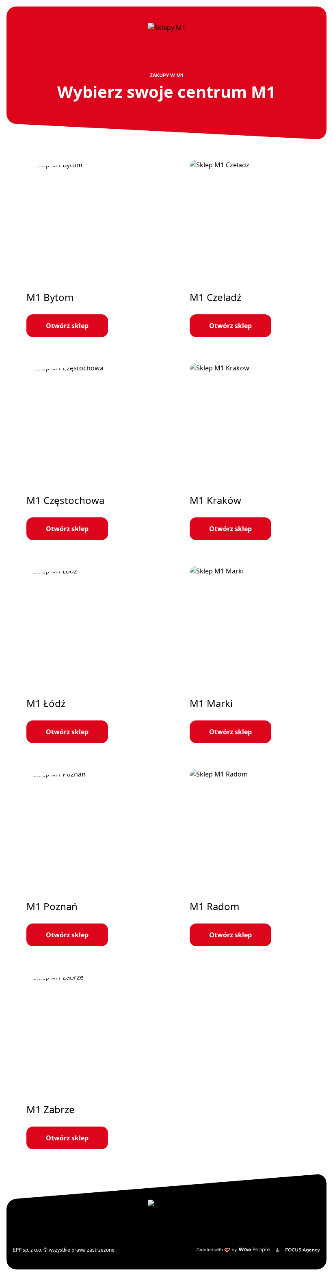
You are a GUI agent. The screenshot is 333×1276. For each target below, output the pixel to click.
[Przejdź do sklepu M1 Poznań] (84, 857)
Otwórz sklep (67, 325)
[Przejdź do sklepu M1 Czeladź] (248, 248)
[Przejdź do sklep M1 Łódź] (84, 654)
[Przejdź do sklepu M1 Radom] (248, 857)
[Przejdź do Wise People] (233, 1250)
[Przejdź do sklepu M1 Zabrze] (84, 1060)
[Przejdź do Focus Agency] (302, 1250)
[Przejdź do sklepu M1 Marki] (248, 654)
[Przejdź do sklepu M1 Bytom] (84, 248)
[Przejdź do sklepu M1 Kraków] (248, 451)
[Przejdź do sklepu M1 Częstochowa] (84, 451)
